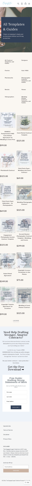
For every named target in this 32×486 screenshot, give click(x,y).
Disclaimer (6, 434)
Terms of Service (8, 430)
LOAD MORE (16, 320)
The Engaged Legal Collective (13, 480)
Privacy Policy (7, 439)
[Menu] (29, 3)
